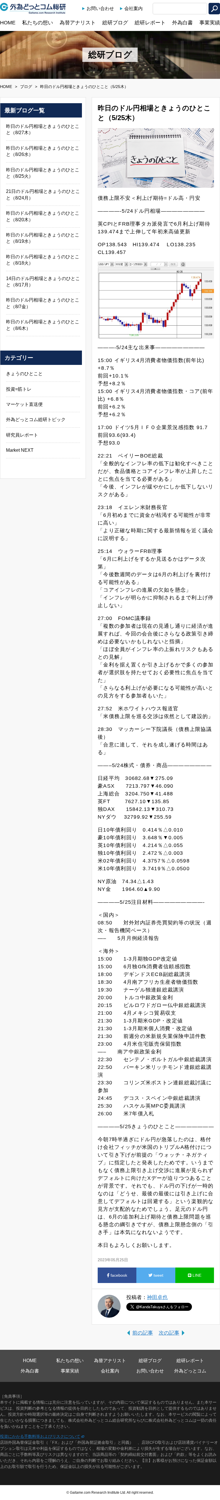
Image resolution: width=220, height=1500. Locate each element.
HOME (7, 23)
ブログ (26, 86)
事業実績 (209, 23)
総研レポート (150, 23)
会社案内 (133, 8)
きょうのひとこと (24, 373)
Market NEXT (20, 450)
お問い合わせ (100, 8)
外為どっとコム (190, 1370)
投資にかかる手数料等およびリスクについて (40, 1436)
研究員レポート (22, 435)
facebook (118, 1275)
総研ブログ (115, 23)
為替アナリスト (78, 23)
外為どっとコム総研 (33, 8)
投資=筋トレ (19, 389)
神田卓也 (157, 1297)
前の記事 (142, 1332)
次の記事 (169, 1332)
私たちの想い (37, 23)
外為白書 (182, 23)
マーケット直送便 (24, 404)
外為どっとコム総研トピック (36, 419)
